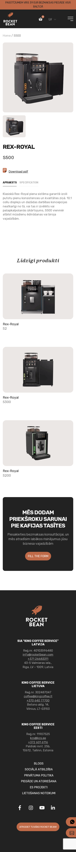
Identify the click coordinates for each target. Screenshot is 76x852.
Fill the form (38, 556)
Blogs (39, 763)
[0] (40, 20)
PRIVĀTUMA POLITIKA (38, 775)
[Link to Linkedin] (53, 807)
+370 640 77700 (38, 700)
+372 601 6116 (38, 742)
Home (7, 35)
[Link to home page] (10, 18)
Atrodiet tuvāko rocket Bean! (38, 826)
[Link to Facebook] (19, 808)
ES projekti (39, 787)
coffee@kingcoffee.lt (38, 696)
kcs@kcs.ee (38, 738)
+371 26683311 (38, 659)
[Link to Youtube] (41, 808)
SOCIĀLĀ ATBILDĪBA (39, 769)
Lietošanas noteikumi (39, 793)
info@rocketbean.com (38, 654)
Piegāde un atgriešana (38, 781)
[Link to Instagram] (30, 808)
